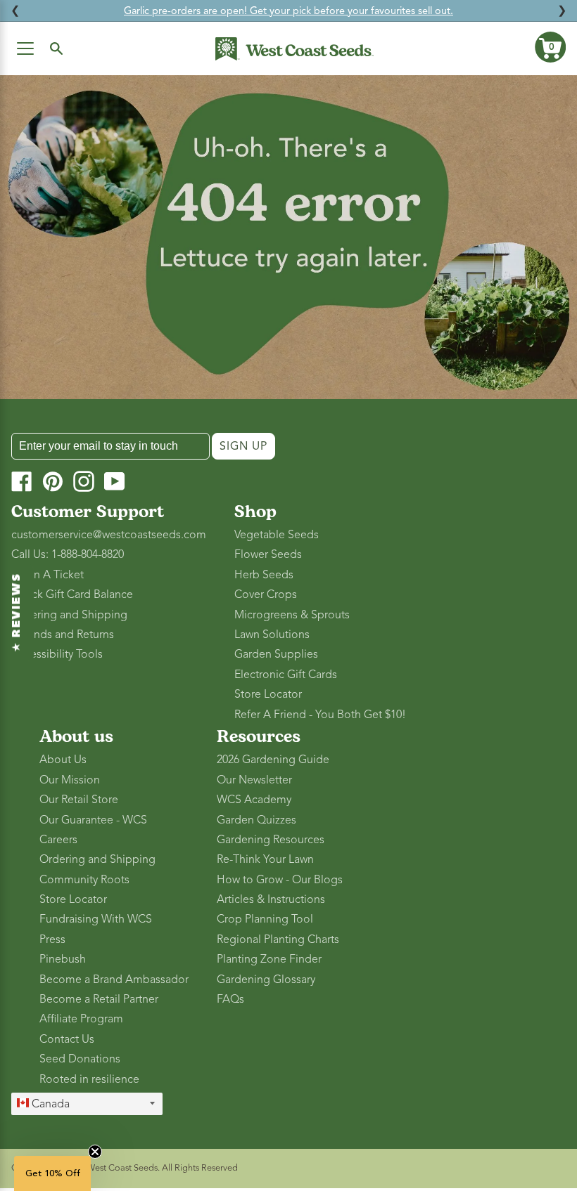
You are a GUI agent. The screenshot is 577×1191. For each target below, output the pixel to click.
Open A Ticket (47, 575)
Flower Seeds (268, 554)
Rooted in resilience (89, 1079)
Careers (58, 840)
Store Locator (268, 694)
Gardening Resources (270, 840)
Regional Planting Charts (278, 939)
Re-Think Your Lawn (265, 859)
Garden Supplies (276, 654)
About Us (63, 760)
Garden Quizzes (256, 820)
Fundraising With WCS (95, 919)
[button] (550, 47)
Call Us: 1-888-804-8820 (67, 554)
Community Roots (84, 880)
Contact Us (66, 1039)
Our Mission (69, 780)
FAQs (230, 999)
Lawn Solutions (272, 634)
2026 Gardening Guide (273, 760)
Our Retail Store (78, 800)
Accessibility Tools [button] (57, 654)
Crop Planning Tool (265, 919)
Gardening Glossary (266, 979)
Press (52, 939)
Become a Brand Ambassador (114, 979)
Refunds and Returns (62, 634)
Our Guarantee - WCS (93, 820)
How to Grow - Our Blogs (280, 880)
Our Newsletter (254, 780)
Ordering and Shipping (69, 615)
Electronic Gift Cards (285, 675)
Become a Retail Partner (98, 999)
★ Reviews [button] (17, 612)
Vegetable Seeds (276, 535)
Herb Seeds (263, 575)
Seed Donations (79, 1059)
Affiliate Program (81, 1019)
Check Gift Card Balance (72, 594)
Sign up (243, 446)
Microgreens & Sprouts (292, 615)
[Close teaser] (95, 1152)
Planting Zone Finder (269, 959)
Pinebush (62, 959)
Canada (49, 1104)
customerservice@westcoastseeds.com (108, 535)
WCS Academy (254, 800)
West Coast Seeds (122, 1167)
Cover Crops (265, 594)
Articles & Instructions (271, 899)
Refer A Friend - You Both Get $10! (320, 715)
